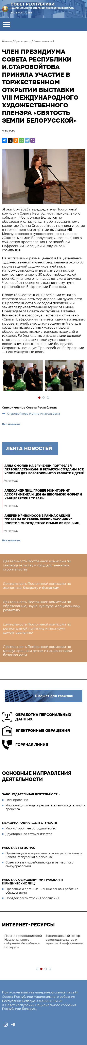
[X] (10, 140)
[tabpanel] (23, 376)
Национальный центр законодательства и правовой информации (64, 939)
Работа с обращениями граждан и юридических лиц (32, 881)
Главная (7, 41)
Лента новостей (43, 41)
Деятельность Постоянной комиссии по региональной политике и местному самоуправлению (37, 628)
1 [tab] (39, 398)
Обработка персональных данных (43, 717)
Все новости (11, 424)
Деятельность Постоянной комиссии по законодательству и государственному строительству (37, 565)
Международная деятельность (29, 823)
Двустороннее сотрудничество (28, 834)
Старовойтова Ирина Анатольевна (33, 413)
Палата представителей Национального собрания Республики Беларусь (22, 941)
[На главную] (5, 9)
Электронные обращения (42, 730)
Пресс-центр (22, 41)
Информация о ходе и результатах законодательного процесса (45, 807)
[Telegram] (27, 140)
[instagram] (5, 1024)
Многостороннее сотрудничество (30, 828)
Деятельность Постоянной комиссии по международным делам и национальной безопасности (37, 651)
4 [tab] (50, 969)
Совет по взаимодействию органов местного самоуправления (39, 864)
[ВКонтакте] (4, 140)
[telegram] (13, 1024)
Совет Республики (42, 5)
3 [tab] (48, 398)
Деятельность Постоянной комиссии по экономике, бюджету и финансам (37, 586)
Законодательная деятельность (30, 794)
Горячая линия (31, 744)
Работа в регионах (18, 848)
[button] (6, 24)
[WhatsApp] (21, 140)
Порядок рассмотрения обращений (32, 898)
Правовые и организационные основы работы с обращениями (41, 890)
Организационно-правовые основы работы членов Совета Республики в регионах (43, 855)
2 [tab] (44, 398)
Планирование (16, 800)
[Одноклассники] (15, 140)
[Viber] (32, 140)
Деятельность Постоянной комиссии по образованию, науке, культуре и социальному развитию (41, 606)
